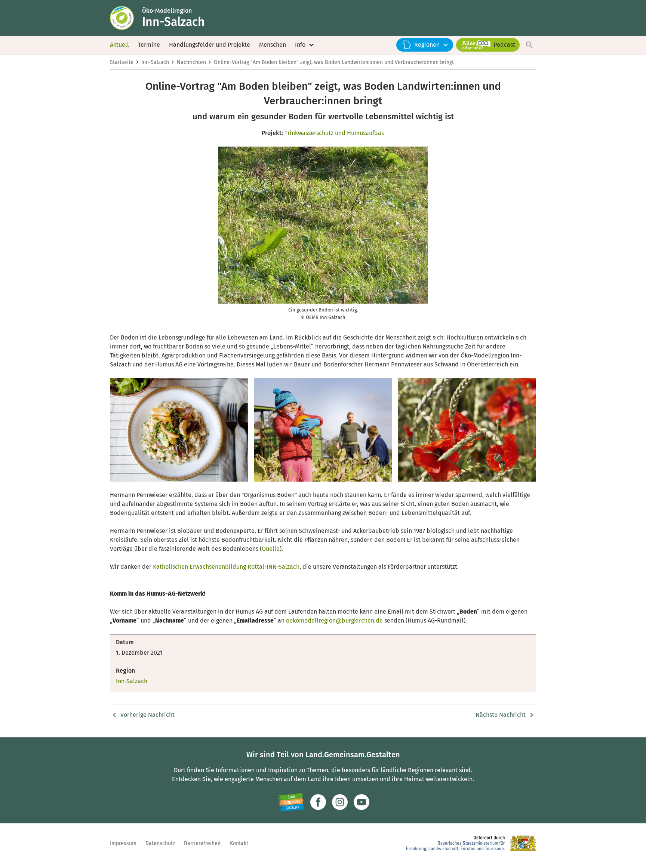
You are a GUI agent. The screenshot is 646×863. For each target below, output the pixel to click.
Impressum (123, 843)
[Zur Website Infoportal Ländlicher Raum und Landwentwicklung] (290, 802)
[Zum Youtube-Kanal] (361, 802)
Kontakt (239, 843)
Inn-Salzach (155, 62)
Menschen (272, 44)
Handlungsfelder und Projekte (209, 44)
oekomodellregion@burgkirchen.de (334, 620)
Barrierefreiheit (202, 843)
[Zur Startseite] (126, 18)
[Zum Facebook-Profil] (318, 802)
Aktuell (119, 44)
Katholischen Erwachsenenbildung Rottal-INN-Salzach (226, 566)
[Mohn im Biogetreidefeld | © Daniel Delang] (467, 430)
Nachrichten (191, 62)
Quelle (271, 548)
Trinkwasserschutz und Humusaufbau (334, 132)
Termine (149, 44)
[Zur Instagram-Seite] (340, 802)
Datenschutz (160, 843)
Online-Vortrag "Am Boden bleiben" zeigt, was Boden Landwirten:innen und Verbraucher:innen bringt (334, 62)
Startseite (121, 62)
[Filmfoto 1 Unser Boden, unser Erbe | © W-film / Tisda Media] (323, 430)
